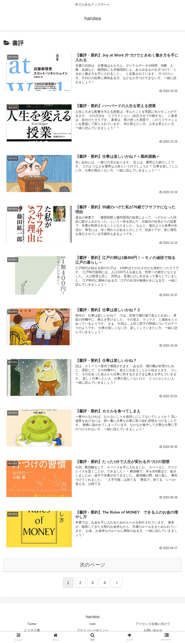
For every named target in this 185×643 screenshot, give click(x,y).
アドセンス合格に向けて (153, 624)
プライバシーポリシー (92, 630)
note (92, 624)
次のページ (92, 565)
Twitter (32, 624)
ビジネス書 (32, 630)
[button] (171, 467)
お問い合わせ (152, 630)
